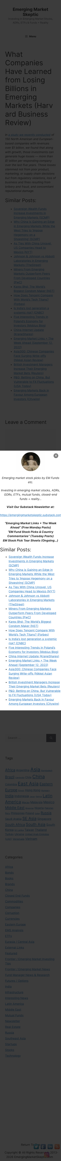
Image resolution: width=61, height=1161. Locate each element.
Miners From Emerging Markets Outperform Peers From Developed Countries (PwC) (32, 613)
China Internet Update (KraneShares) (34, 656)
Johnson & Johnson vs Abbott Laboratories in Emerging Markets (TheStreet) (32, 600)
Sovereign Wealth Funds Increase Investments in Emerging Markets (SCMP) (31, 561)
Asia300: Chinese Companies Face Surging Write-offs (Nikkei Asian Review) (32, 673)
